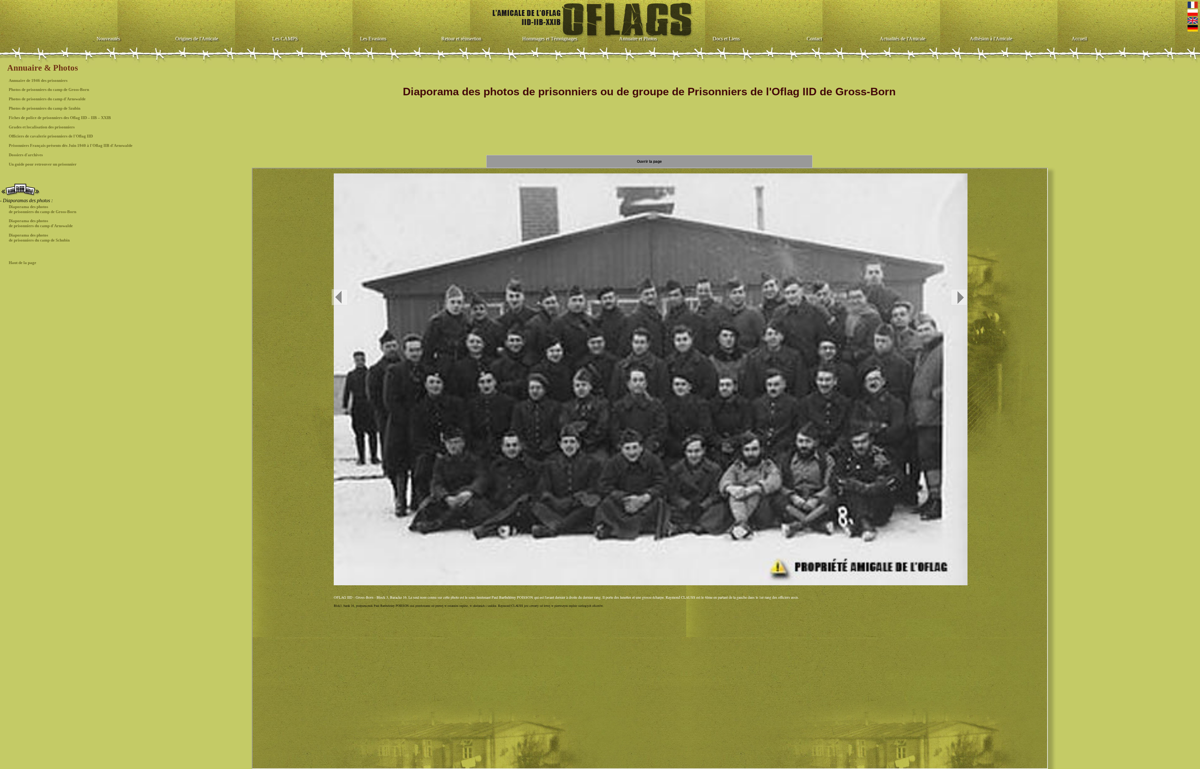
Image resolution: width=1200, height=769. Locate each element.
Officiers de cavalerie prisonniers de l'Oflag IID (51, 136)
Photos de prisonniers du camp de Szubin (44, 108)
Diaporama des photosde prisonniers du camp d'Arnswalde (41, 223)
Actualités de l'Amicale (902, 38)
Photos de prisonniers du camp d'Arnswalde (47, 99)
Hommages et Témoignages (549, 38)
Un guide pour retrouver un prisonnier (43, 164)
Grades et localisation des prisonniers (42, 127)
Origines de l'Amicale (196, 38)
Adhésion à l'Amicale (991, 38)
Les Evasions (373, 38)
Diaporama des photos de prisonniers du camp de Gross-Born (42, 209)
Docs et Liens (726, 38)
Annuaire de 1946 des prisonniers (38, 80)
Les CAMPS (285, 38)
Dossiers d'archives (26, 154)
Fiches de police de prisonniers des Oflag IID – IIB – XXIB (60, 117)
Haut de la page (22, 262)
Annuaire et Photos (638, 38)
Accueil (1079, 38)
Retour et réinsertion (461, 38)
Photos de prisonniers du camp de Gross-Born (49, 89)
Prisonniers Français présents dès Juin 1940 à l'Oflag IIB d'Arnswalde (70, 145)
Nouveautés (108, 38)
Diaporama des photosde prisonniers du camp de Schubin (39, 237)
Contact (814, 38)
